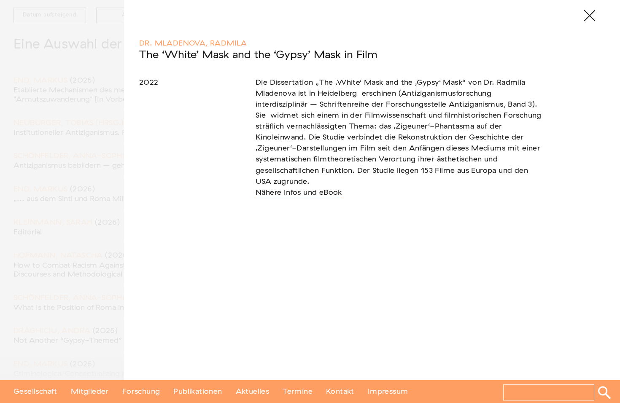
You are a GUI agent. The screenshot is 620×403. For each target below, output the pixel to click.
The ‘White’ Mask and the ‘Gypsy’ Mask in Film (258, 55)
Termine (298, 391)
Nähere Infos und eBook (299, 192)
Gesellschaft (35, 391)
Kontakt (340, 391)
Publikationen (197, 391)
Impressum (388, 391)
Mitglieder (90, 391)
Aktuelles (253, 391)
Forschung (141, 391)
